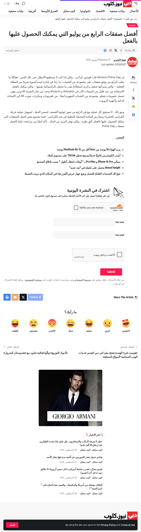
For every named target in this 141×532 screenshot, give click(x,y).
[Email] (110, 50)
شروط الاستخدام (82, 279)
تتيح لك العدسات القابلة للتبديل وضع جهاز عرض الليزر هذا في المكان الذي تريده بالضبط (72, 173)
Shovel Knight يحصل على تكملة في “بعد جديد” (94, 167)
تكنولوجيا (132, 25)
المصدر (120, 137)
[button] (12, 525)
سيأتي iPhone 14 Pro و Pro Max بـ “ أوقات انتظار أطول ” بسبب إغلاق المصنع (78, 161)
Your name (119, 222)
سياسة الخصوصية (32, 279)
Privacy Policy (108, 524)
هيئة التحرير (119, 59)
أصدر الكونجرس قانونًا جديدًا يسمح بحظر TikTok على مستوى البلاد (83, 155)
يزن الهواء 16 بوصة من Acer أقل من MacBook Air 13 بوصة (88, 149)
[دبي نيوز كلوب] (117, 3)
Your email (119, 235)
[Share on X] (115, 50)
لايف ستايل (97, 449)
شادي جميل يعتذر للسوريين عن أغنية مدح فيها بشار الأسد (74, 457)
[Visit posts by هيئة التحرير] (132, 62)
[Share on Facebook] (121, 50)
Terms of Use (128, 524)
